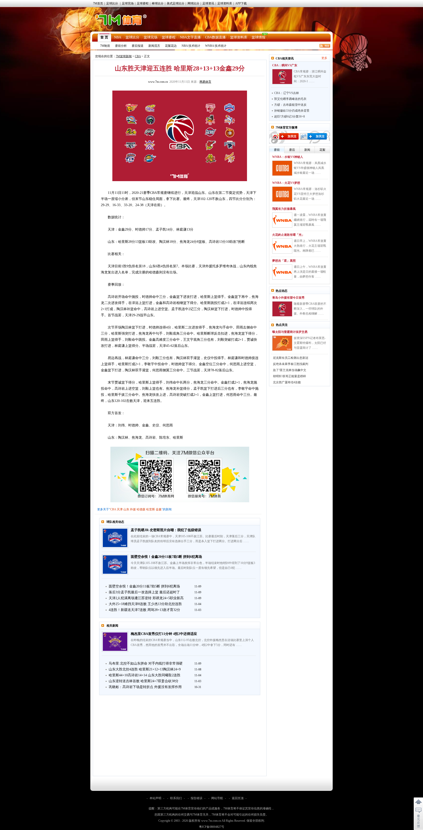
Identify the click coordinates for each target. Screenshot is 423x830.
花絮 (322, 150)
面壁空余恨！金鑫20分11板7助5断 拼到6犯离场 (166, 557)
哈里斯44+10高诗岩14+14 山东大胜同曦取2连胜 (144, 675)
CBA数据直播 (215, 37)
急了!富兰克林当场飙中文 (289, 370)
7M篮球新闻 (124, 56)
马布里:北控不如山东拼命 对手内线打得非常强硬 (146, 663)
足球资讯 (208, 3)
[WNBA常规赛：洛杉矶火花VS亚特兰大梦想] (282, 194)
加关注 (292, 136)
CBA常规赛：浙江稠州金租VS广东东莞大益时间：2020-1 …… (310, 76)
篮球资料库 (238, 37)
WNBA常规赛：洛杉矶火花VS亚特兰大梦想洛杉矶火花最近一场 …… (310, 193)
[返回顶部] (418, 801)
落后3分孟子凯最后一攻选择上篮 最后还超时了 (144, 592)
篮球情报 (258, 37)
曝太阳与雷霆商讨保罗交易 (289, 332)
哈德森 (141, 509)
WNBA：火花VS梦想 (286, 183)
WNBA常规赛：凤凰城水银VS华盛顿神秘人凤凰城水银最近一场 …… (310, 168)
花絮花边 (171, 45)
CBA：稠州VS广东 (284, 65)
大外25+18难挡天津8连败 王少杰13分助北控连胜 (145, 604)
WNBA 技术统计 (215, 45)
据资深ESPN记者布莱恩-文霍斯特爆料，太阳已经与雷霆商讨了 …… (310, 343)
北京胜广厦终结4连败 (287, 382)
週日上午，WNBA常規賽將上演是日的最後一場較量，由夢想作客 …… (310, 271)
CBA (138, 56)
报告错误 (196, 798)
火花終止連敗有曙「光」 (288, 234)
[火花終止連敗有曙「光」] (282, 246)
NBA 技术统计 (191, 45)
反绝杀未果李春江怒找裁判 (290, 364)
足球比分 (112, 3)
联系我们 (176, 798)
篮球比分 (132, 37)
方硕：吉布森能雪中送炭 (290, 104)
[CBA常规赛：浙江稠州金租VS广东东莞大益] (282, 76)
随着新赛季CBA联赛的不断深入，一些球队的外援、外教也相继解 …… (310, 308)
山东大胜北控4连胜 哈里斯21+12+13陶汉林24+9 (145, 669)
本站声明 (155, 798)
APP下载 (241, 3)
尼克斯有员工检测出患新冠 (290, 358)
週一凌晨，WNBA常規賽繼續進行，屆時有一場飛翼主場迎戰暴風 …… (310, 219)
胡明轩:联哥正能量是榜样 (289, 376)
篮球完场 (150, 37)
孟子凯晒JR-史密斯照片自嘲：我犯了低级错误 (166, 530)
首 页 (104, 37)
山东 (126, 509)
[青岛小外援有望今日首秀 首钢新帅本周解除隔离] (282, 308)
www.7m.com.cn (158, 81)
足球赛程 (143, 3)
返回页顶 (238, 798)
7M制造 (105, 45)
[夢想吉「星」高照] (282, 272)
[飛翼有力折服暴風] (282, 220)
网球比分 (193, 3)
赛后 (292, 150)
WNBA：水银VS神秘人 (287, 157)
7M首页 (98, 3)
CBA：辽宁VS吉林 (286, 93)
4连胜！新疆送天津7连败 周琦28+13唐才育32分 (144, 610)
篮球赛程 (169, 37)
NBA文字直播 (190, 37)
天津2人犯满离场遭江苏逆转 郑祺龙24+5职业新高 (146, 598)
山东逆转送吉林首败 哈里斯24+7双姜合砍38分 (143, 681)
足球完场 (128, 3)
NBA (117, 37)
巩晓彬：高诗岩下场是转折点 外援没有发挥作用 (145, 687)
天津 (120, 509)
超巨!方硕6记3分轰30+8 (289, 116)
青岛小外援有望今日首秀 (288, 297)
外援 (133, 509)
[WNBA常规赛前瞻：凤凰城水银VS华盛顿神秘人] (282, 168)
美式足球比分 (175, 3)
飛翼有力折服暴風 (284, 208)
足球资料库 (224, 3)
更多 (324, 58)
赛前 (277, 150)
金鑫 (159, 509)
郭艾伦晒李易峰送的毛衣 (290, 99)
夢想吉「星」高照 (284, 260)
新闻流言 (154, 45)
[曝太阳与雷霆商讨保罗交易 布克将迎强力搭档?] (282, 343)
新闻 (307, 150)
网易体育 (205, 81)
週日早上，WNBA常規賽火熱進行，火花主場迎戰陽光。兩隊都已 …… (310, 245)
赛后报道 (137, 45)
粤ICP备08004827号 (211, 827)
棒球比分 (158, 3)
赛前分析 (121, 45)
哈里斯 (150, 509)
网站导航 (217, 798)
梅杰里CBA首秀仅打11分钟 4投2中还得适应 (164, 634)
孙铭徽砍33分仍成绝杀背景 (291, 110)
